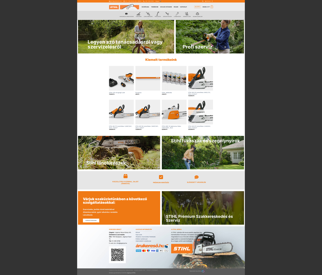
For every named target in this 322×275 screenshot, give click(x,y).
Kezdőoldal (145, 7)
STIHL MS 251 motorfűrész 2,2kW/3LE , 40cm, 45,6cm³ (199, 126)
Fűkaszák (158, 16)
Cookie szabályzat (139, 270)
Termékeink (154, 7)
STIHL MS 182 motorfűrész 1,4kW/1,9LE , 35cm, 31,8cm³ (147, 126)
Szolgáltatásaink (166, 7)
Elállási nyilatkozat (141, 239)
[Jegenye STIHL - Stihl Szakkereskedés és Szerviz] (124, 6)
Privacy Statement (152, 270)
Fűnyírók (139, 16)
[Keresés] (202, 1)
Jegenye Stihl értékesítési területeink (121, 270)
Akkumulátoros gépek (127, 16)
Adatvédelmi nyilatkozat (143, 241)
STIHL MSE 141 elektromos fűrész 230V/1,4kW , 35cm (171, 126)
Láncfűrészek (148, 16)
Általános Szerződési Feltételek (146, 237)
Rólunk (176, 7)
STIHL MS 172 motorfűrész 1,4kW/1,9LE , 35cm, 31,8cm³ (120, 126)
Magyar (157, 1)
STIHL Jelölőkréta (167, 92)
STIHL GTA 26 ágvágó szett (117, 92)
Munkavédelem (197, 16)
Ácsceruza (138, 92)
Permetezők (187, 16)
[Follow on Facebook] (212, 1)
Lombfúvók (177, 16)
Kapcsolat (183, 7)
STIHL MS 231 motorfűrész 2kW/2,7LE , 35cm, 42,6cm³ (199, 93)
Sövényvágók (167, 16)
